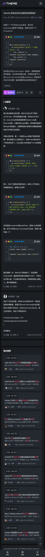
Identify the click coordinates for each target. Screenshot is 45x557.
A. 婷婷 (10, 520)
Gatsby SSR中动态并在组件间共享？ (21, 400)
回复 (7, 286)
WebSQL (7, 86)
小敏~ (9, 445)
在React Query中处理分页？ (20, 419)
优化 (18, 426)
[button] (27, 92)
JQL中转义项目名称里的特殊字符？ (22, 495)
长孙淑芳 (11, 296)
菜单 (22, 555)
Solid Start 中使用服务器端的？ (21, 363)
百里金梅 (11, 108)
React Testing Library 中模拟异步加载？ (22, 514)
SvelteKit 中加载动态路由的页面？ (22, 457)
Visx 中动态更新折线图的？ (18, 438)
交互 (16, 445)
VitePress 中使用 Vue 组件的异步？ (22, 381)
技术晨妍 (10, 426)
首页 (7, 555)
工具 (18, 501)
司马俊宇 (10, 482)
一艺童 (10, 369)
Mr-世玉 (10, 501)
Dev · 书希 (11, 463)
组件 (18, 539)
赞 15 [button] (21, 92)
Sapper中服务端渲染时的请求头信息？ (22, 476)
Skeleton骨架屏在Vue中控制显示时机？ (22, 533)
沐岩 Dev (10, 539)
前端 (40, 17)
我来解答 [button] (11, 92)
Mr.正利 (10, 388)
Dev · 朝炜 (11, 407)
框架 (17, 369)
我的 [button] (37, 555)
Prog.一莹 (6, 17)
